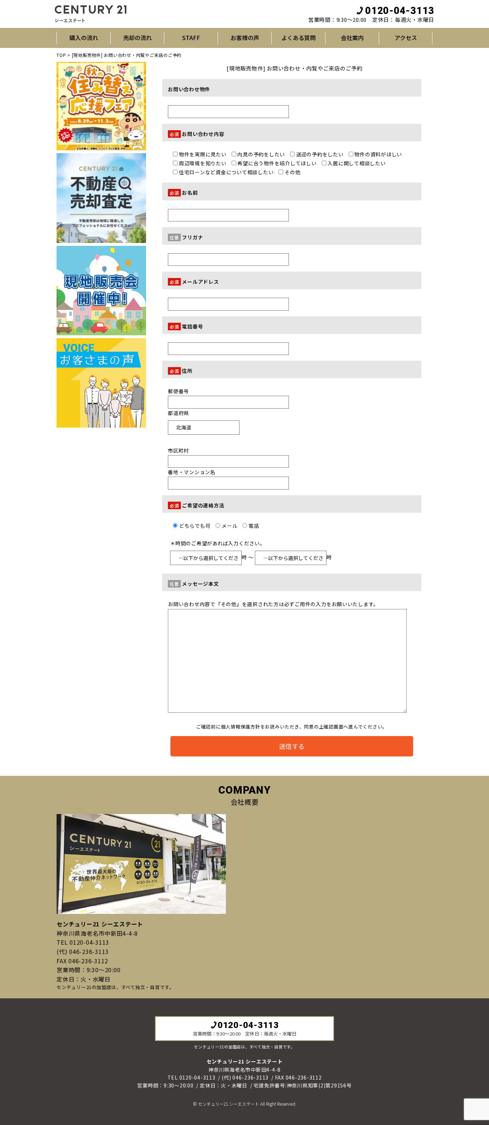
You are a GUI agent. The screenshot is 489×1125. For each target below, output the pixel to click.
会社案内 (352, 37)
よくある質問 (298, 37)
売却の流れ (137, 37)
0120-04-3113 (399, 10)
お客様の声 (245, 37)
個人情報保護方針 (240, 726)
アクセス (405, 37)
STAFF (191, 37)
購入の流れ (83, 37)
